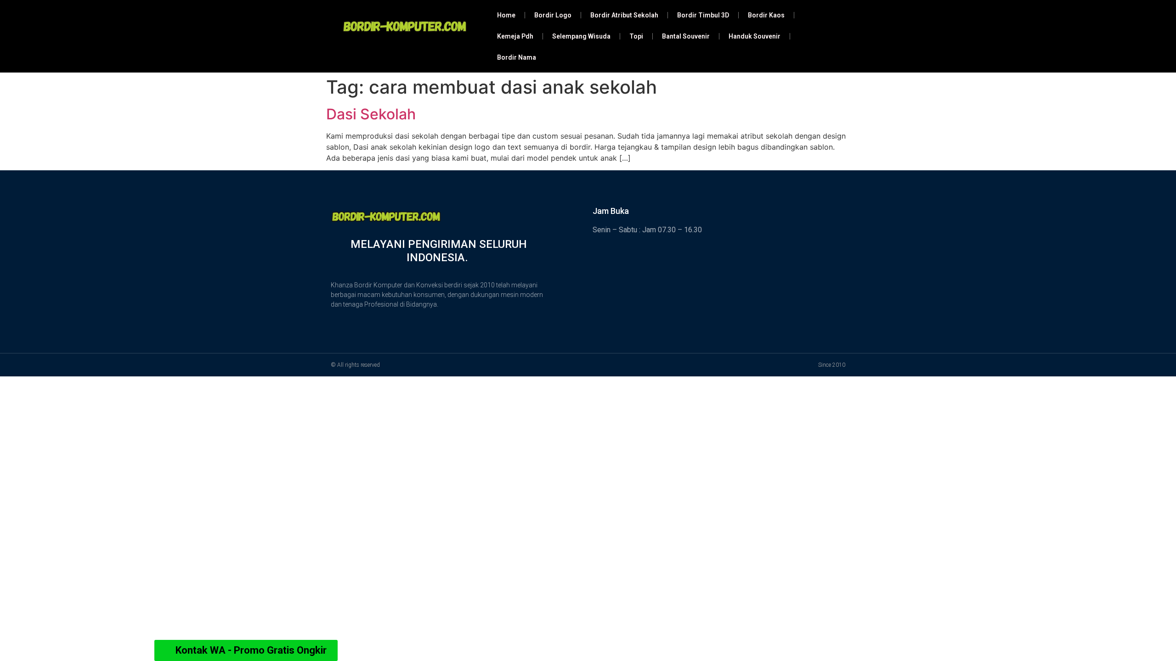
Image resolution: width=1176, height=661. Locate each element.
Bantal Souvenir (686, 36)
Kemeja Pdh (515, 36)
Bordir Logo (552, 15)
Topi (636, 36)
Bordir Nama (516, 57)
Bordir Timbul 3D (703, 15)
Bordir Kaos (766, 15)
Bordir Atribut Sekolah (624, 15)
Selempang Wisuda (581, 36)
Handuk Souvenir (754, 36)
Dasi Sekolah (371, 114)
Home (506, 15)
